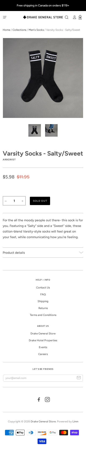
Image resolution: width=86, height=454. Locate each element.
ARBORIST (9, 159)
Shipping (43, 301)
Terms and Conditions (43, 315)
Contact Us (43, 287)
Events (43, 347)
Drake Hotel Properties (43, 340)
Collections (19, 29)
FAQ (43, 294)
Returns (43, 308)
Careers (43, 354)
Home (6, 29)
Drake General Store (43, 333)
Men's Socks (36, 29)
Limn (75, 421)
